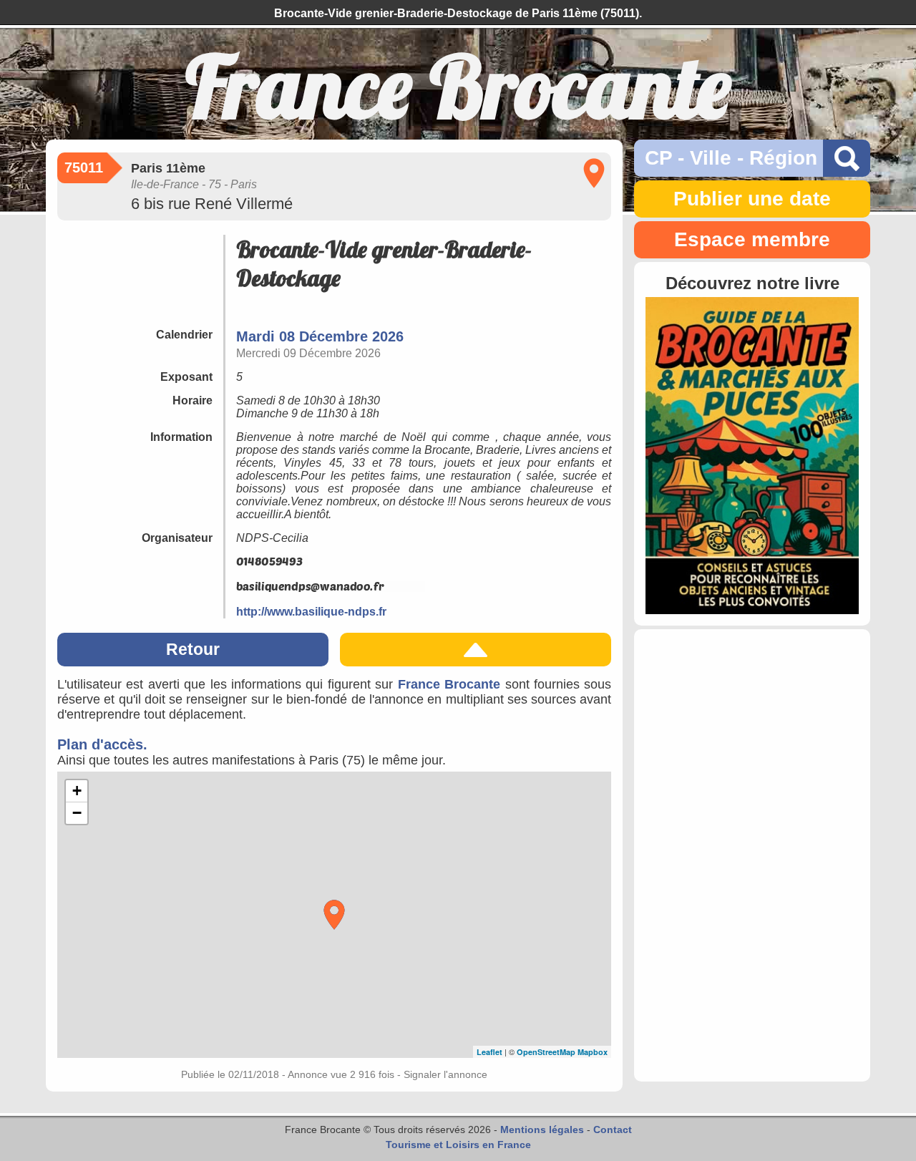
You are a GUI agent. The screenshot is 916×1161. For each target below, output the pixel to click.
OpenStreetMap (546, 1051)
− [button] (77, 813)
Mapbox (593, 1051)
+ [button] (77, 791)
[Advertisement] (752, 855)
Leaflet (489, 1051)
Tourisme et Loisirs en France (458, 1144)
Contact (612, 1129)
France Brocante (449, 684)
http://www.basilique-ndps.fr (311, 612)
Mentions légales (542, 1129)
